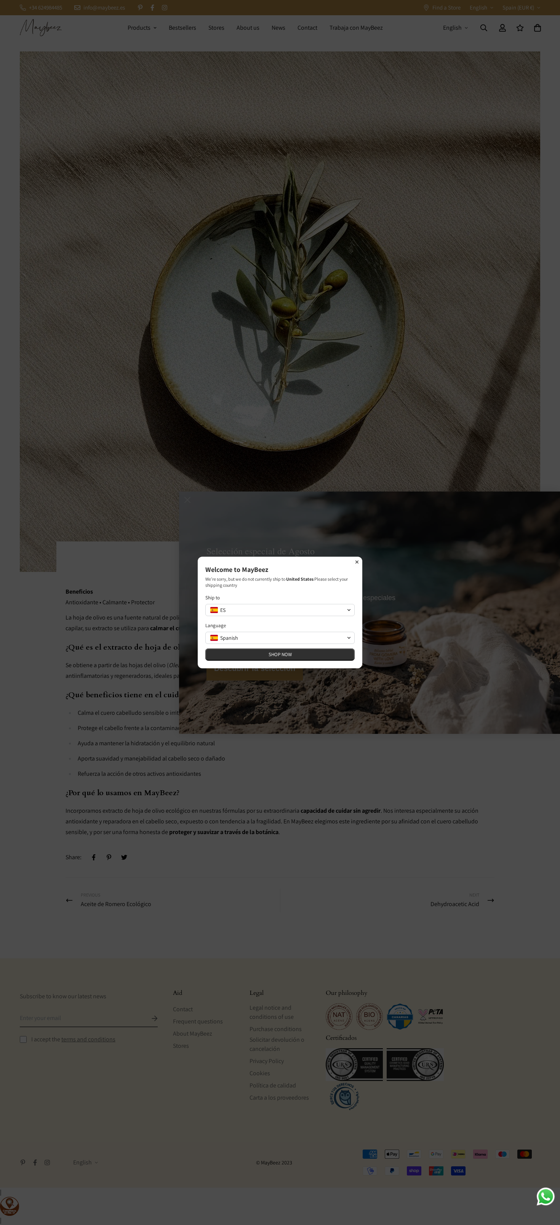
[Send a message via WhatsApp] (545, 1196)
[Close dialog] (357, 562)
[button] (280, 610)
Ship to (212, 597)
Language (215, 625)
